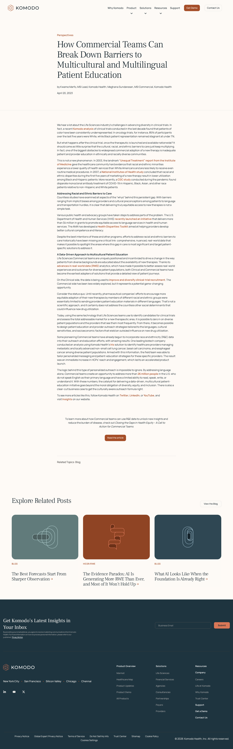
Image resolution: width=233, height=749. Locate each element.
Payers (159, 705)
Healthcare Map (124, 679)
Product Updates (125, 686)
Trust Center (201, 698)
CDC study (124, 179)
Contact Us (213, 8)
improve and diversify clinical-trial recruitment (137, 280)
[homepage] (23, 8)
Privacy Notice (17, 637)
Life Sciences (162, 673)
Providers (160, 711)
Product (131, 8)
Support (175, 8)
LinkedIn (134, 395)
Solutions (145, 8)
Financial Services (165, 679)
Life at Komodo (202, 686)
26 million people (148, 374)
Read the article (115, 437)
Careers (199, 679)
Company (200, 672)
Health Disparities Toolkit (113, 226)
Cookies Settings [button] (89, 740)
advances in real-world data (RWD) (78, 266)
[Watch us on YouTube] (17, 692)
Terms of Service (76, 736)
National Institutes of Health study (123, 172)
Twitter (124, 395)
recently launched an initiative (133, 219)
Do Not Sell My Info (99, 736)
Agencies (160, 686)
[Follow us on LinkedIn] (7, 692)
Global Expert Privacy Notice (48, 736)
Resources (160, 8)
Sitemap (136, 736)
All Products (122, 698)
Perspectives (65, 35)
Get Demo (191, 8)
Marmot (120, 673)
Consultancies (163, 692)
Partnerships (162, 698)
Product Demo (123, 692)
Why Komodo (115, 8)
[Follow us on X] (26, 692)
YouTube (149, 395)
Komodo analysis (83, 128)
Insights (67, 399)
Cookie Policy (152, 736)
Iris (112, 344)
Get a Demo (201, 711)
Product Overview (126, 666)
